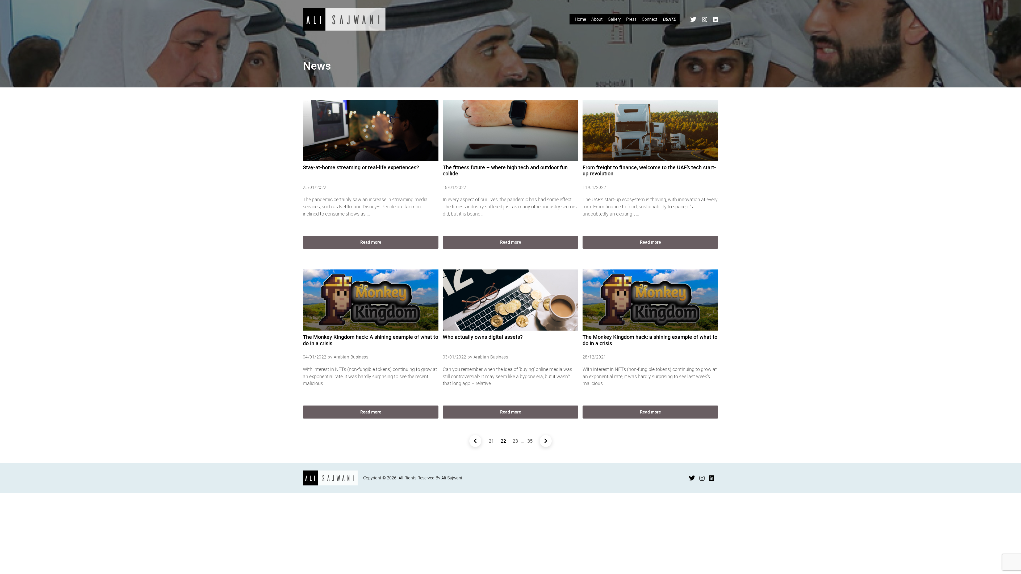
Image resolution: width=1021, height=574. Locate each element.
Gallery (614, 19)
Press (631, 19)
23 (515, 441)
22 (503, 441)
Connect (649, 19)
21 (491, 441)
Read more (370, 242)
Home (580, 19)
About (596, 19)
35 (530, 441)
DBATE (669, 19)
